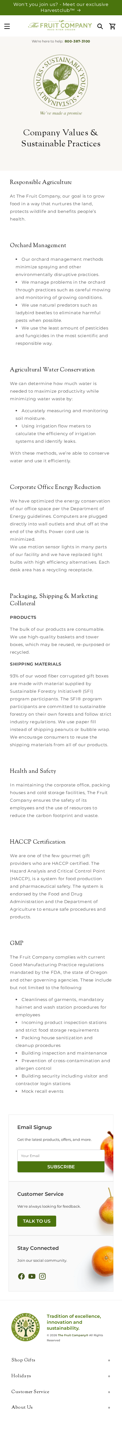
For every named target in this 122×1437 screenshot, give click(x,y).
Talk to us (37, 1221)
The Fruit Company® (73, 1335)
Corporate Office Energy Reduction (55, 487)
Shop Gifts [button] (23, 1361)
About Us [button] (22, 1408)
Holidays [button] (21, 1377)
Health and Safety (33, 771)
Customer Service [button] (30, 1392)
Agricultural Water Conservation (52, 370)
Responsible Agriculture (41, 183)
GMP (17, 944)
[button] (7, 26)
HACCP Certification (38, 842)
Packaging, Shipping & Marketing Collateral (54, 600)
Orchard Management (38, 246)
